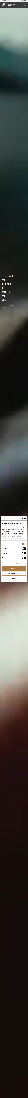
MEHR (11, 306)
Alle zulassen (14, 568)
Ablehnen (14, 578)
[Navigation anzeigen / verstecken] (25, 4)
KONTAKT (23, 1)
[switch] (24, 548)
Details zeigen (19, 563)
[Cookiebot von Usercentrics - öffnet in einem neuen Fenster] (20, 518)
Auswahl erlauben (14, 573)
